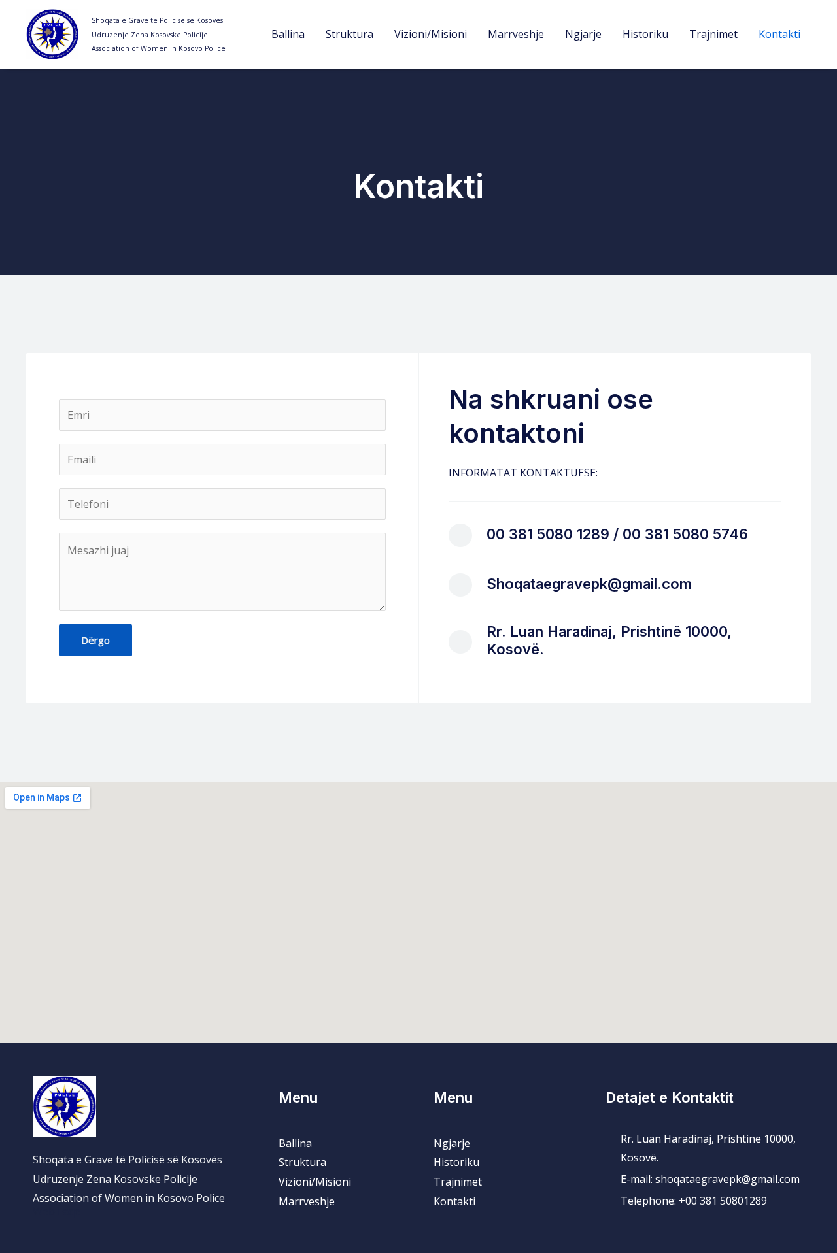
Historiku (645, 34)
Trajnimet (713, 34)
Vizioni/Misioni (430, 34)
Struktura (349, 34)
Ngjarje (583, 34)
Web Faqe (56, 1211)
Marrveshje (516, 34)
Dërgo (95, 639)
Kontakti (779, 34)
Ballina (288, 34)
